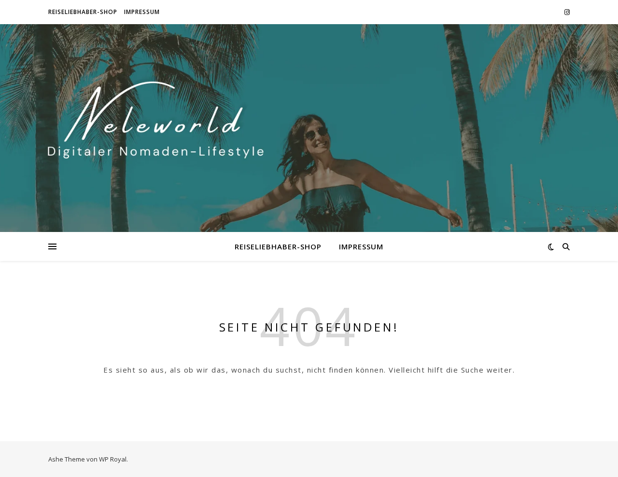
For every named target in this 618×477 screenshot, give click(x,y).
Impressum (142, 12)
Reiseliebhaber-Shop (82, 12)
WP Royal (112, 459)
